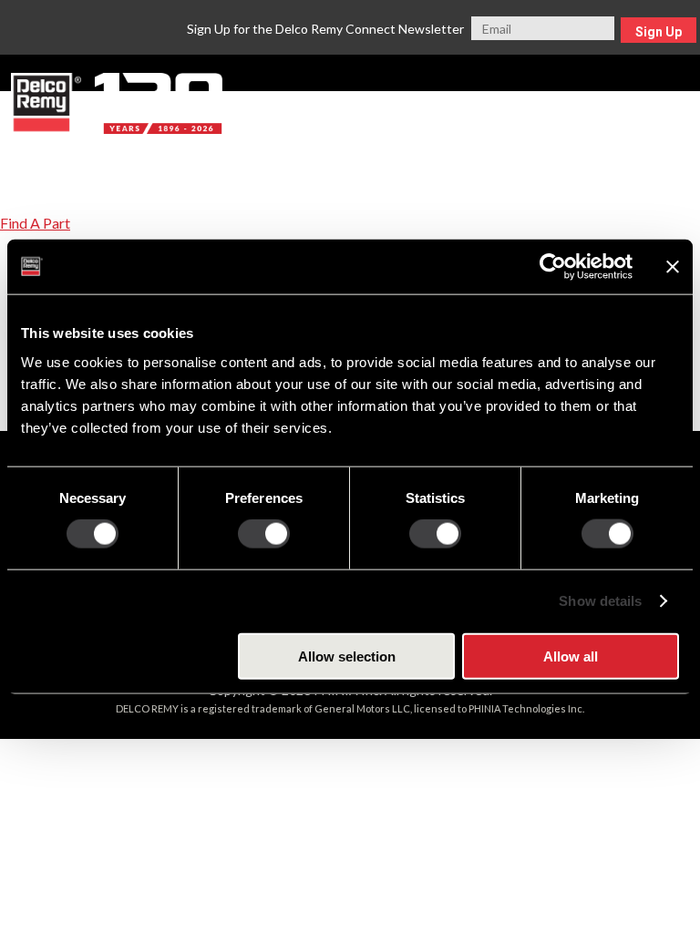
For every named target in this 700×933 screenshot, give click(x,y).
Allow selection (347, 655)
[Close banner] (672, 267)
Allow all (570, 655)
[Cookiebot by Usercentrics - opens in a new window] (553, 267)
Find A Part (35, 222)
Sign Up (658, 32)
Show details (600, 601)
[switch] (264, 534)
